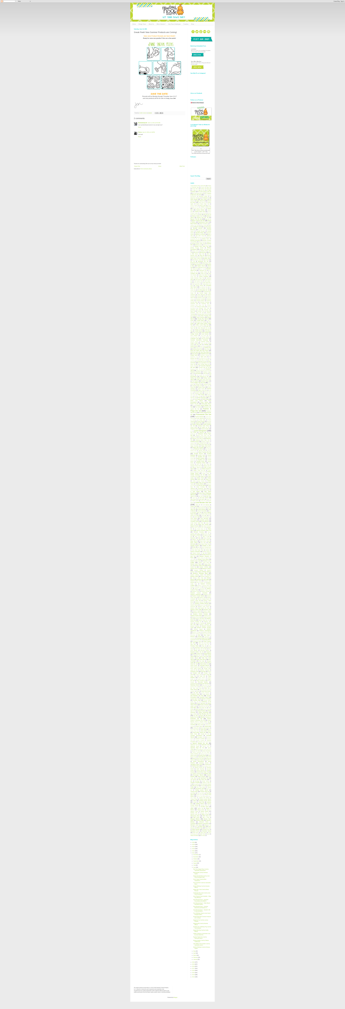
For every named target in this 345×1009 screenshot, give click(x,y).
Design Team (142, 24)
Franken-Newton (199, 416)
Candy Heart (193, 276)
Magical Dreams (194, 526)
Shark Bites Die (202, 707)
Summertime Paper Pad (203, 772)
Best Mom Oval (200, 235)
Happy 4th (192, 443)
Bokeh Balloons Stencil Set (203, 256)
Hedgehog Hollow (201, 462)
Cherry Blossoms (201, 294)
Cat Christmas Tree (203, 288)
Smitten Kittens (199, 726)
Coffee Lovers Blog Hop (202, 325)
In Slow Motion (195, 491)
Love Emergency (206, 516)
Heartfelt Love (201, 459)
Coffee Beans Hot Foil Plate (200, 322)
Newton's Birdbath (198, 570)
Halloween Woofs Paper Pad (202, 440)
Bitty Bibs (196, 252)
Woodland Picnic (194, 831)
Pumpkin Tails (198, 674)
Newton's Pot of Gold (196, 617)
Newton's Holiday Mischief (202, 603)
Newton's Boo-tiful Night (203, 579)
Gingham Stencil (194, 429)
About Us (151, 24)
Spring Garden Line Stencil (198, 758)
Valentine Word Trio (205, 805)
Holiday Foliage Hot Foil (201, 471)
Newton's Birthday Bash (200, 573)
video (192, 808)
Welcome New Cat (204, 812)
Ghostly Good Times (203, 425)
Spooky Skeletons (194, 753)
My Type (203, 542)
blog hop (202, 255)
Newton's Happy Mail (195, 600)
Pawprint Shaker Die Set (197, 652)
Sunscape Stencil (198, 775)
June (194, 867)
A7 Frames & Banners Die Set (200, 193)
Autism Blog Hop (202, 202)
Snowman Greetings (200, 738)
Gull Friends (193, 432)
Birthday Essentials (195, 240)
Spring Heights (200, 759)
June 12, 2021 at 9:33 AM (154, 122)
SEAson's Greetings (206, 698)
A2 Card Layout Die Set (198, 193)
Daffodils (206, 344)
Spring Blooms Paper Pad (204, 756)
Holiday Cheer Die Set (199, 470)
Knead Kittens (201, 499)
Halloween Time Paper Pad (198, 438)
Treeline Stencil (199, 794)
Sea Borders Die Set (196, 695)
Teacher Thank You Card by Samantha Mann (200, 937)
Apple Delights (204, 199)
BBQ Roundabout (204, 223)
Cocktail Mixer (200, 320)
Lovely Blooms (205, 521)
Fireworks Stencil (198, 393)
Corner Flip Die (196, 332)
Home (134, 24)
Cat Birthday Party (204, 287)
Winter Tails (200, 828)
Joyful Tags (194, 497)
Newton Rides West (200, 565)
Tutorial (194, 802)
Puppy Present (201, 677)
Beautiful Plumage (200, 231)
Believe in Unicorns (200, 234)
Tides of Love (195, 785)
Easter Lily (192, 364)
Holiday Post (208, 479)
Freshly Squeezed (200, 418)
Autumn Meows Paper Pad (199, 208)
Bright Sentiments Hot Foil (199, 264)
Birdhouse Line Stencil (201, 237)
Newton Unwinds (203, 567)
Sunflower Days (207, 773)
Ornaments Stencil (197, 641)
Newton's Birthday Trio (206, 576)
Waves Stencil (204, 811)
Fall (192, 373)
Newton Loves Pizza (204, 562)
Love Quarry (193, 520)
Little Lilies (193, 509)
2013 (193, 976)
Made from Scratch (203, 524)
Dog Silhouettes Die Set (201, 361)
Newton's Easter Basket (198, 596)
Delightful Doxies (205, 353)
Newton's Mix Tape (204, 608)
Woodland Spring (206, 831)
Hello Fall (199, 464)
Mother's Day (195, 539)
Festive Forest (201, 388)
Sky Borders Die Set (205, 714)
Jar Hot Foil (201, 496)
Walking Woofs (200, 809)
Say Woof (195, 692)
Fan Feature (195, 381)
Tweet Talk (201, 802)
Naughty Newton (194, 545)
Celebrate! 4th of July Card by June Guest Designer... (201, 893)
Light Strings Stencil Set (201, 507)
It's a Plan (200, 494)
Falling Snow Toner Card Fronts (204, 379)
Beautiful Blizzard (198, 228)
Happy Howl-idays (194, 446)
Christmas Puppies (200, 306)
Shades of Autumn (204, 704)
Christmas (199, 296)
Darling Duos (207, 347)
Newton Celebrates (195, 551)
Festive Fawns (201, 387)
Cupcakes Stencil (205, 341)
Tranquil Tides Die (204, 791)
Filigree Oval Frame (202, 390)
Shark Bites (193, 707)
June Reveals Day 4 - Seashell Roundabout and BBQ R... (200, 900)
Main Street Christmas (206, 526)
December (196, 854)
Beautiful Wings (199, 232)
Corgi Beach (208, 331)
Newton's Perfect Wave (196, 615)
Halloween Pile (193, 436)
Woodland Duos (206, 829)
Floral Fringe (206, 399)
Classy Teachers (200, 317)
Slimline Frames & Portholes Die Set (200, 717)
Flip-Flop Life (193, 397)
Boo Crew (206, 259)
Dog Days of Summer (204, 359)
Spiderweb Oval (205, 744)
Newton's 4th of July (195, 568)
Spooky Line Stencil (196, 750)
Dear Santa (207, 349)
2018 (193, 966)
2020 (193, 962)
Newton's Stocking (194, 626)
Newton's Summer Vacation (204, 627)
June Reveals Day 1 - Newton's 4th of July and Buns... (201, 910)
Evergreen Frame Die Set (196, 369)
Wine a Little (206, 817)
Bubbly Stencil (201, 265)
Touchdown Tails (200, 788)
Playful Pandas (193, 665)
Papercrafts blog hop (204, 644)
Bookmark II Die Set (195, 263)
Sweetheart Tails (204, 778)
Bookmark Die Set (203, 261)
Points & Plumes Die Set (195, 667)
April (194, 953)
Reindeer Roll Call (194, 686)
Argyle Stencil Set (200, 201)
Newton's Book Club (195, 580)
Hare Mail (208, 449)
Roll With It (192, 691)
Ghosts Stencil (193, 427)
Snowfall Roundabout (196, 735)
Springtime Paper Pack (196, 764)
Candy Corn (203, 273)
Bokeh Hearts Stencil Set (196, 258)
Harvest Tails (202, 450)
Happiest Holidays (206, 441)
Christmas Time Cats (204, 308)
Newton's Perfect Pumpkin (200, 614)
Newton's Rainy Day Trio (204, 620)
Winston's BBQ (200, 820)
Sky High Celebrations (198, 715)
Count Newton (205, 334)
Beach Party (198, 226)
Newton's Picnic (207, 615)
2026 (193, 842)
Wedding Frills (193, 812)
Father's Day (207, 385)
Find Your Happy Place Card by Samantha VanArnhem (201, 870)
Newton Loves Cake (195, 561)
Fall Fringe (205, 373)
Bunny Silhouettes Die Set (200, 267)
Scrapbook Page (194, 694)
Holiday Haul (203, 476)
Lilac (209, 507)
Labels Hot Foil (204, 500)
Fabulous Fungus (207, 372)
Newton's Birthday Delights (196, 574)
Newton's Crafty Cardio (206, 589)
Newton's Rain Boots (200, 618)
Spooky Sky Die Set (205, 753)
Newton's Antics (206, 568)
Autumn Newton (200, 210)
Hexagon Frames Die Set (196, 465)
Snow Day (203, 729)
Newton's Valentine (196, 633)
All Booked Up (205, 198)
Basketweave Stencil (203, 222)
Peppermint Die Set (197, 654)
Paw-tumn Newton (204, 650)
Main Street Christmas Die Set (198, 527)
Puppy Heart (193, 676)
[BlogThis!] (157, 113)
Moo (199, 538)
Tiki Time (203, 785)
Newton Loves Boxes (203, 559)
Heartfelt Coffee (201, 455)
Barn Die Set (208, 219)
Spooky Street (202, 755)
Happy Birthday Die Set (201, 443)
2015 (193, 972)
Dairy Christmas (203, 346)
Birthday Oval (199, 244)
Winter (196, 826)
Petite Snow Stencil (201, 659)
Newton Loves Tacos (195, 564)
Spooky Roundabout (206, 750)
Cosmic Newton (205, 332)
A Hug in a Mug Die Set (198, 190)
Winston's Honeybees (203, 823)
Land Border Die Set (203, 502)
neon (199, 547)
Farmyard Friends (207, 384)
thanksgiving (196, 784)
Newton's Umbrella (207, 632)
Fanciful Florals (205, 381)
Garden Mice (199, 422)
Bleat (208, 253)
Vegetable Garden (194, 806)
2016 (193, 970)
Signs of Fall (193, 710)
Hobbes (198, 468)
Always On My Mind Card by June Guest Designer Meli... (201, 876)
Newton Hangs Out (201, 557)
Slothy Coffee (200, 724)
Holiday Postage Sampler (198, 480)
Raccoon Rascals (204, 683)
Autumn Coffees (193, 205)
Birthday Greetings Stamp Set (205, 241)
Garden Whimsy (196, 424)
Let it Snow (201, 506)
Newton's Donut (207, 594)
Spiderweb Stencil (194, 746)
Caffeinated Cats (203, 270)
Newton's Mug (207, 609)
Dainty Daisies (194, 346)
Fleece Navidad (206, 396)
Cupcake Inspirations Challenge (199, 340)
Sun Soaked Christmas (195, 773)
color (191, 329)
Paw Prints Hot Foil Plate (201, 648)
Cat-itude (199, 291)
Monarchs (192, 538)
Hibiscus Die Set (207, 465)
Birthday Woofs (195, 250)
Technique (197, 781)
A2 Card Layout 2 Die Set (204, 191)
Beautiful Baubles (207, 226)
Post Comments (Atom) (146, 168)
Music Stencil (194, 542)
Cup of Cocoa (205, 338)
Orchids (200, 636)
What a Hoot (205, 814)
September (196, 861)
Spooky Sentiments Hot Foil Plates (201, 752)
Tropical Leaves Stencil (205, 799)
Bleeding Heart (193, 255)
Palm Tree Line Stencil (204, 642)
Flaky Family (201, 394)
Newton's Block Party (198, 577)
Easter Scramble (194, 365)
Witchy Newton (196, 829)
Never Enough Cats (196, 548)
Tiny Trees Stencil (201, 787)
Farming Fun (198, 384)
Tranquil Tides (194, 791)
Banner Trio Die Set (196, 219)
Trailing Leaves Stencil (201, 790)
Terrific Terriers (205, 781)
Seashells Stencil (204, 697)
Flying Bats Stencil (206, 403)
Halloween (201, 432)
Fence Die (193, 387)
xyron (208, 834)
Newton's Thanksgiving (205, 630)
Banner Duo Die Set (202, 217)
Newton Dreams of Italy (198, 553)
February (195, 957)
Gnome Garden (205, 429)
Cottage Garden (194, 334)
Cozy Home (203, 335)
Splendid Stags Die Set (197, 747)
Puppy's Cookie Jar (201, 679)
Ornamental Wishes (206, 639)
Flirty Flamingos (202, 397)
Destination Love (194, 356)
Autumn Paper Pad (200, 211)
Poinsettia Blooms (204, 665)
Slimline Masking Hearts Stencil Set (198, 723)
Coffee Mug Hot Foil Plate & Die (197, 326)
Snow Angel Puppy (194, 729)
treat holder (193, 793)
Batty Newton (193, 223)
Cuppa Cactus (194, 343)
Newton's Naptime (197, 611)
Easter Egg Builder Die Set (204, 362)
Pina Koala (201, 661)
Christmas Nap (205, 303)
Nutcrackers (192, 635)
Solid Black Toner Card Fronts (204, 741)
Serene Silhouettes (201, 703)
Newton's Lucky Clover (203, 606)
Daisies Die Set (199, 347)
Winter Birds (202, 826)
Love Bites (204, 515)
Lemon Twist (193, 506)
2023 (193, 848)
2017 (193, 968)
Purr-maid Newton (203, 682)
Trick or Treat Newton (201, 796)
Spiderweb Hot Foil (194, 744)
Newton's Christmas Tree (196, 586)
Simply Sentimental (203, 712)
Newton (207, 550)
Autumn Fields (202, 205)
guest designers (200, 431)
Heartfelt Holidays (200, 458)
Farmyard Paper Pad (197, 385)
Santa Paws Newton (206, 691)
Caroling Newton (199, 285)
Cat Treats (192, 291)
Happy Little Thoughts (198, 447)
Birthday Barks (205, 238)
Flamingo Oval (198, 396)
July (194, 865)
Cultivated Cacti (194, 338)
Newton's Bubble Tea (200, 582)
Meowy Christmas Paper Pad (204, 530)
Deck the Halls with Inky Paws (199, 350)
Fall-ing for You (204, 376)
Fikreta (140, 132)
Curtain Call (203, 343)
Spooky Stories (193, 755)
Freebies (185, 24)
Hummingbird (201, 489)
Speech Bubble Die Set (200, 743)
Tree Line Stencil (200, 793)
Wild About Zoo (207, 815)
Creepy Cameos (205, 337)
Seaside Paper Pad (194, 698)
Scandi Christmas (205, 692)
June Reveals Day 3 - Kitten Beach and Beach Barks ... (201, 903)
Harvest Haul (193, 450)
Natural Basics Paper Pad (204, 544)
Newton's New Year (198, 612)
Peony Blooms (207, 653)
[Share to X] (159, 113)
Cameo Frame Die (204, 272)
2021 (193, 853)
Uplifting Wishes (200, 803)
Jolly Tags (208, 496)
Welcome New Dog (194, 814)
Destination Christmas (205, 355)
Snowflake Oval (201, 737)
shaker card (193, 706)
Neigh (194, 547)
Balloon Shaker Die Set (198, 216)
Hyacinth (208, 489)
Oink (199, 635)
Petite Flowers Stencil (201, 656)
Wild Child (196, 817)
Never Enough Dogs (206, 548)
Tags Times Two (202, 779)
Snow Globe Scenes (206, 731)
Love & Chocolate (201, 511)
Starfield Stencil (196, 766)
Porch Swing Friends (195, 668)
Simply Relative (201, 710)
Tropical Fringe (193, 799)
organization (206, 636)
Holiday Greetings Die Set (197, 474)
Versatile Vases (205, 806)
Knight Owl (208, 499)
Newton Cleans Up (207, 551)
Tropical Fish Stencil (204, 797)
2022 (193, 850)
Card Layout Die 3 (207, 282)
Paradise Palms (194, 646)
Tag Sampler (193, 779)
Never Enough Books (206, 547)
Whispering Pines (195, 815)
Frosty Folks (202, 419)
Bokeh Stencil (207, 258)
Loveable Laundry (204, 520)
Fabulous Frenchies (195, 372)
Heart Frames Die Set (204, 452)
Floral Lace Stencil (196, 400)
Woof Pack (195, 832)
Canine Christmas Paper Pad (197, 278)
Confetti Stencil (198, 331)
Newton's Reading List (195, 621)
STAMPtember (208, 764)
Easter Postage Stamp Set (203, 364)
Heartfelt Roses (200, 461)
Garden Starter (208, 422)
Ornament (192, 638)
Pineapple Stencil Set (200, 662)
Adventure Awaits (203, 196)
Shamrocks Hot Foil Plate (204, 706)
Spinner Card (206, 746)
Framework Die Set (203, 414)
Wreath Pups (202, 834)
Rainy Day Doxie (206, 685)
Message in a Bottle (195, 535)
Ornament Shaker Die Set (202, 638)
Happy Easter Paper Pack (204, 444)
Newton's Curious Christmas (198, 593)
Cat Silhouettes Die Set (203, 290)
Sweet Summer (201, 776)
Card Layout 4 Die (199, 279)
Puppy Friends (206, 674)
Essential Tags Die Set (204, 367)
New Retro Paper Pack (197, 550)
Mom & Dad (206, 536)
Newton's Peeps (207, 612)
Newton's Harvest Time (200, 602)
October (195, 859)
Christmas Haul (194, 303)
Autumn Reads (203, 213)
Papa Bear (193, 644)
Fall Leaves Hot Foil (202, 375)
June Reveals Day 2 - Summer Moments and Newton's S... (200, 907)
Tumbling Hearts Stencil (205, 800)
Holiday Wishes (199, 484)
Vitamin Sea (200, 808)
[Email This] (156, 113)
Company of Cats (198, 329)
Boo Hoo (192, 261)
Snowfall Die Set (205, 734)
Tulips (194, 800)
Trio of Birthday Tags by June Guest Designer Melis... (201, 914)
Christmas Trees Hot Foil (196, 312)
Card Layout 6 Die (198, 280)
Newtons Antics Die (206, 633)
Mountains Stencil (205, 539)
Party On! (204, 645)
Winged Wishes (195, 819)
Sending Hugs (196, 700)
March (195, 955)
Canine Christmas (203, 276)
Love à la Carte (194, 515)
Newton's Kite (202, 605)
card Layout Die (197, 282)
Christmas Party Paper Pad (197, 305)
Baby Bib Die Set (207, 214)
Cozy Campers (194, 335)
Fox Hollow (198, 407)
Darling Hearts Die (197, 349)
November (196, 856)
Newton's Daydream (195, 594)
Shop (192, 24)
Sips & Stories (193, 713)
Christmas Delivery (200, 300)
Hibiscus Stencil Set (197, 467)
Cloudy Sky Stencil (203, 319)
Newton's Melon (194, 608)
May (194, 951)
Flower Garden (204, 402)
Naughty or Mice (206, 545)
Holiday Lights (200, 479)
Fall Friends (198, 373)
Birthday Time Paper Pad (205, 249)
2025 (193, 844)
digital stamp (204, 356)
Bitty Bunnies (203, 252)
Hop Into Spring (202, 485)
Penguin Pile (199, 653)
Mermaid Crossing (198, 532)
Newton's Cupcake (205, 591)
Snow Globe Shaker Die (199, 732)
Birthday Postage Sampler (197, 247)
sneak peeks (196, 727)
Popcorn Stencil (206, 667)
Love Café (196, 517)
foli (193, 405)
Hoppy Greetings (200, 486)
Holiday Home (200, 478)
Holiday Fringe (205, 473)
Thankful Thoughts (195, 782)
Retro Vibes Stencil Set (205, 689)
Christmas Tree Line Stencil (203, 311)
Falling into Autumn (195, 378)
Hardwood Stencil (198, 449)
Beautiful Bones (201, 229)
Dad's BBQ (199, 344)
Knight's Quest (195, 500)
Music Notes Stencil (204, 541)
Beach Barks (203, 225)
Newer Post (137, 166)
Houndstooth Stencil (202, 488)
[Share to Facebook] (161, 113)
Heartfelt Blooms (198, 453)
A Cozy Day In (195, 188)
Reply (139, 127)
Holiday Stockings (202, 482)
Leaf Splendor (206, 504)
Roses (198, 691)
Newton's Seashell (200, 623)
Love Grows (193, 518)
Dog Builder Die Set (203, 358)
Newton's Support (198, 629)
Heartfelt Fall (201, 456)
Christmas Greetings (204, 302)
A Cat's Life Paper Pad (206, 187)
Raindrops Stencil (194, 685)
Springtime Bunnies (204, 762)
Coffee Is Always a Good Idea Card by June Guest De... (201, 934)
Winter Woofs (208, 827)
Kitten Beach (193, 499)
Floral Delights (197, 399)
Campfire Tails (194, 273)
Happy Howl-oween (206, 446)
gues (191, 430)
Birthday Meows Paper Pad (198, 243)
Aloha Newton (194, 199)
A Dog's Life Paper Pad (206, 188)
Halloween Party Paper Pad (202, 435)
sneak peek (207, 726)
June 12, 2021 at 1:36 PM (148, 132)
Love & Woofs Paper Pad (204, 513)
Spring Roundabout (198, 761)
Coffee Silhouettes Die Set (203, 328)
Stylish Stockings (200, 768)
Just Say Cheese (204, 497)
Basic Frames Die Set (198, 220)
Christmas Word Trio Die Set (203, 314)
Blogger (175, 997)
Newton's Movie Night (196, 609)
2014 (193, 974)
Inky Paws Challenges (174, 24)
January (195, 959)
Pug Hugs (203, 671)
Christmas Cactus (201, 297)
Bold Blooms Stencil (197, 259)
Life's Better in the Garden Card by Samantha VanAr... (201, 944)
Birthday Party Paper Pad (201, 246)
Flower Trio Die (194, 403)
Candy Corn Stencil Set (204, 274)
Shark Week (198, 709)
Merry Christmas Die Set (203, 533)
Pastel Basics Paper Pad (199, 647)
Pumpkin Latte (196, 673)
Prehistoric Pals (194, 671)
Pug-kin (209, 671)
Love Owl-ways (204, 518)
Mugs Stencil (193, 541)
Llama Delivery (201, 509)
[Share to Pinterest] (162, 113)
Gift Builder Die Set (204, 427)
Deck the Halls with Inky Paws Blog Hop (200, 352)
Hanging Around (194, 441)
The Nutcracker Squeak (206, 784)
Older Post (182, 166)
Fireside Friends (199, 391)
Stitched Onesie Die (199, 767)
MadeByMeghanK (142, 122)
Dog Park (192, 361)
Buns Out (202, 268)
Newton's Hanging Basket (203, 599)
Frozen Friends (200, 421)
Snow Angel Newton (205, 727)
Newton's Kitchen (194, 605)
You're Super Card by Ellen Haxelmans (199, 880)
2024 (193, 846)
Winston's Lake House (196, 825)
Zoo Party (203, 835)
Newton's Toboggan (197, 632)
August (195, 863)
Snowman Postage (200, 740)
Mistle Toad (197, 536)
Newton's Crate (195, 591)
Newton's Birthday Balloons (204, 571)
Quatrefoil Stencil (194, 683)
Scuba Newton (205, 694)
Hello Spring (206, 464)
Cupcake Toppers (194, 341)
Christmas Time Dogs (195, 309)
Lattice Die (197, 504)
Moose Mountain (207, 538)
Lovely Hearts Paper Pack (196, 522)
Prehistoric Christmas (204, 670)
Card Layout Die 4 (196, 284)
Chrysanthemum (194, 315)
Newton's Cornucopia (199, 588)
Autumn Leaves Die (206, 207)
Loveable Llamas (194, 521)
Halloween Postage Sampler (205, 436)
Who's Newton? (161, 24)
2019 (193, 964)
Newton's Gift (202, 597)
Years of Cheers (194, 835)
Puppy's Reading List (200, 680)
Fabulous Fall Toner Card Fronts (203, 370)
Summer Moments (200, 770)
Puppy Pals (202, 676)
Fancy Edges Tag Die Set (197, 382)
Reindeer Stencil (203, 686)
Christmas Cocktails (200, 299)
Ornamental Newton (194, 639)
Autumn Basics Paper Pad (202, 203)
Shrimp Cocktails (206, 709)
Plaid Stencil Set (204, 664)
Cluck (191, 320)
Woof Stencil (203, 832)
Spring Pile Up (208, 759)
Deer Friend (195, 353)
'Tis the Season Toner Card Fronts (198, 185)
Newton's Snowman (204, 624)
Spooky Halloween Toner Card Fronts (203, 749)
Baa (201, 214)
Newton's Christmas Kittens (203, 585)
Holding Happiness (206, 468)
